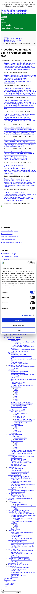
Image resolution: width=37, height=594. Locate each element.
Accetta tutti (18, 320)
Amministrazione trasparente (9, 231)
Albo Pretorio (6, 25)
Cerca (2, 590)
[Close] (1, 589)
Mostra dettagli (27, 315)
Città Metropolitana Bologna (9, 256)
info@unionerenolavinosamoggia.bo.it (12, 215)
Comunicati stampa (6, 234)
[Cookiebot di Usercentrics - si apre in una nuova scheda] (27, 262)
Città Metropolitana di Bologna (14, 2)
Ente (2, 19)
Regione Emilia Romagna (9, 254)
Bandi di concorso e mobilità (9, 237)
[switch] (32, 297)
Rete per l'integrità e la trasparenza (11, 242)
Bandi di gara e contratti (8, 239)
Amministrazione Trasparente (12, 28)
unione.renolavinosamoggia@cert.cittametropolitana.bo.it (18, 224)
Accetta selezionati (18, 325)
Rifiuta (18, 330)
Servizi (3, 22)
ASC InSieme (5, 259)
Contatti (4, 17)
